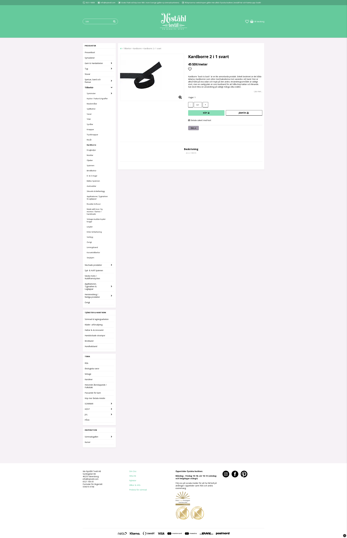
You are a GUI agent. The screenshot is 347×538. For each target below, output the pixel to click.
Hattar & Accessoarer (94, 330)
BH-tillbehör (91, 170)
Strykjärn (90, 257)
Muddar (90, 155)
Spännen (90, 165)
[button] (247, 21)
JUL (86, 414)
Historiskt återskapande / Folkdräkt (96, 386)
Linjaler (90, 226)
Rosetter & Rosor (94, 204)
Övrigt (89, 242)
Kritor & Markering (94, 232)
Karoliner (89, 379)
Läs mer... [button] (258, 91)
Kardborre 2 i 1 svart (152, 48)
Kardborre (91, 145)
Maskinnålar (92, 103)
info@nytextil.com (90, 479)
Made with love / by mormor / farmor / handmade (95, 211)
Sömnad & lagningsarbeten (97, 319)
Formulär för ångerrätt (92, 484)
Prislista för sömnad (138, 489)
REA (86, 363)
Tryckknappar (92, 134)
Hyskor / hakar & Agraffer (97, 98)
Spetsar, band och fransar (93, 80)
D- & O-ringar (92, 176)
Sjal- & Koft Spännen (94, 270)
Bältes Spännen (93, 181)
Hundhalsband (91, 346)
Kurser (87, 442)
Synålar (90, 124)
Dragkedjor (91, 150)
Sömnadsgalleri (91, 436)
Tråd (89, 119)
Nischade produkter (93, 265)
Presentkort (90, 52)
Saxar (89, 114)
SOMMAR (89, 403)
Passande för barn (93, 393)
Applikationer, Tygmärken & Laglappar (97, 197)
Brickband (89, 341)
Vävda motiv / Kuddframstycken (92, 277)
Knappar (90, 129)
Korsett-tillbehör (93, 252)
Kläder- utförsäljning (93, 324)
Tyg (86, 68)
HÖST (87, 409)
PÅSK (87, 420)
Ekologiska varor (92, 368)
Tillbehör (89, 87)
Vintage (88, 374)
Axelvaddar (91, 186)
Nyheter (132, 480)
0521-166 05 (88, 481)
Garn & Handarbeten (94, 63)
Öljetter (90, 160)
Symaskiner (90, 58)
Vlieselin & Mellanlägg (96, 191)
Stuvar (87, 74)
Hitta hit (132, 476)
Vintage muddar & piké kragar (96, 220)
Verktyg (90, 237)
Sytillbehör (91, 109)
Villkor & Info (134, 485)
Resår (89, 139)
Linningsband (92, 247)
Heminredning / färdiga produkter (92, 295)
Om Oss (132, 471)
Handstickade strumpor (95, 335)
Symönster (91, 93)
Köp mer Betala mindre (95, 398)
